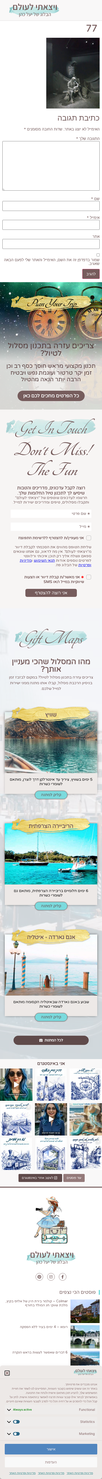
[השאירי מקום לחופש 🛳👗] (86, 1119)
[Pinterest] (39, 1277)
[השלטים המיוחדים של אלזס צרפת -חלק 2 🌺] (86, 1084)
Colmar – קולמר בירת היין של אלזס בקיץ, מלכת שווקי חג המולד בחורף (37, 1303)
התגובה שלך (88, 138)
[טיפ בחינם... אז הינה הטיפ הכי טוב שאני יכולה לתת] (16, 1084)
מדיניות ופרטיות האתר (80, 1473)
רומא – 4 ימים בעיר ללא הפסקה (44, 1327)
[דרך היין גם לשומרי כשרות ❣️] (51, 1084)
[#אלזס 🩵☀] (51, 1154)
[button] (7, 1373)
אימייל (93, 217)
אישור (51, 1449)
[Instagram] (51, 1277)
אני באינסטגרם (51, 1063)
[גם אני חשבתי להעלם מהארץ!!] (51, 1119)
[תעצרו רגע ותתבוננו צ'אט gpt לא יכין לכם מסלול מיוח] (86, 1154)
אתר (96, 236)
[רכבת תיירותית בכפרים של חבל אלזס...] (16, 1154)
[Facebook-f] (62, 1277)
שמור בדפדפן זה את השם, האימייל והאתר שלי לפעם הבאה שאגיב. (52, 261)
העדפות (51, 1462)
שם (95, 199)
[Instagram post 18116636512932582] (16, 1119)
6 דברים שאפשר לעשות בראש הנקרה (40, 1352)
